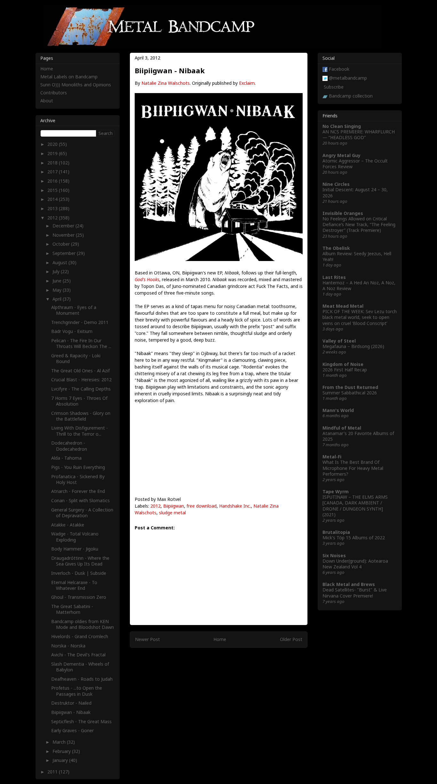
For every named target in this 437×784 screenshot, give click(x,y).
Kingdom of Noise (342, 364)
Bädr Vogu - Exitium (71, 331)
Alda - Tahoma (66, 458)
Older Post (291, 639)
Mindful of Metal (341, 428)
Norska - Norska (68, 646)
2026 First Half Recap (344, 370)
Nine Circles (336, 184)
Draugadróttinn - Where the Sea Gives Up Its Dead (80, 561)
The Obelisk (336, 248)
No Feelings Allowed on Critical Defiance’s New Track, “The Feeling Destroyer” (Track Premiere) (358, 224)
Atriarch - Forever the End (78, 491)
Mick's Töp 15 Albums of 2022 (353, 538)
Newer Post (147, 639)
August (60, 262)
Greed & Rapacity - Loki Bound (75, 358)
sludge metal (172, 513)
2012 (155, 506)
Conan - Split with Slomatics (80, 500)
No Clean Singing (341, 126)
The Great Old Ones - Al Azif (80, 371)
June (57, 281)
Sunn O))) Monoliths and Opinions (75, 85)
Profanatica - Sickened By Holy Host (78, 479)
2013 (53, 208)
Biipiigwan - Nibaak (71, 712)
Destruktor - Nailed (71, 703)
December (63, 226)
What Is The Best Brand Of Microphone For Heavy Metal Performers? (352, 468)
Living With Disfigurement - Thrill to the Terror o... (79, 431)
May (57, 290)
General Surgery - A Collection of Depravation (82, 513)
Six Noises (334, 555)
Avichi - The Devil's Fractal (78, 655)
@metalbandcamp (348, 78)
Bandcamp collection (351, 96)
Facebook (339, 69)
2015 (53, 190)
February (62, 751)
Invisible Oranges (342, 213)
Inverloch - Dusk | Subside (78, 573)
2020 (53, 144)
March (59, 742)
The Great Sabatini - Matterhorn (72, 609)
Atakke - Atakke (67, 525)
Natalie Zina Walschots (165, 83)
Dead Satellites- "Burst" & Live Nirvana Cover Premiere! (354, 592)
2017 (53, 172)
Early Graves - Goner (72, 730)
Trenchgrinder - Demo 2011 (79, 322)
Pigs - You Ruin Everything (78, 467)
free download (202, 506)
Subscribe (334, 87)
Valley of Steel (339, 341)
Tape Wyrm (335, 491)
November (64, 235)
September (64, 253)
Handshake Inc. (235, 506)
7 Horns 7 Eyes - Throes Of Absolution (79, 401)
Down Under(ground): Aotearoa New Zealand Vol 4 (355, 564)
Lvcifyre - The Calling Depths (81, 389)
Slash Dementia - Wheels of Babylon (80, 667)
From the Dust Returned (350, 387)
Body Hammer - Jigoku (74, 549)
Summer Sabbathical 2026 (349, 393)
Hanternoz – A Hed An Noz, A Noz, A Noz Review (358, 285)
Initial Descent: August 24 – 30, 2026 (355, 192)
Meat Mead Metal (342, 306)
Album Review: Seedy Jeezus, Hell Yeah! (356, 256)
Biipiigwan (173, 506)
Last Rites (334, 277)
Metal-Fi (331, 457)
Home (219, 639)
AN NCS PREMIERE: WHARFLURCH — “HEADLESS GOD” (358, 134)
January (60, 760)
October (61, 244)
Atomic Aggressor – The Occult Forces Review (355, 164)
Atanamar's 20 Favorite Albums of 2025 (358, 436)
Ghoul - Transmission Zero (78, 597)
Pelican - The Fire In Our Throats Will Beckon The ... (81, 343)
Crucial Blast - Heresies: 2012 (81, 379)
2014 (53, 199)
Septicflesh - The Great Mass (81, 721)
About (46, 101)
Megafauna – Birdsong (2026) (353, 346)
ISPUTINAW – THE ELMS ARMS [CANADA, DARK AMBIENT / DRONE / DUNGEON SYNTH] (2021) (355, 506)
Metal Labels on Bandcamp (69, 77)
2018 (53, 163)
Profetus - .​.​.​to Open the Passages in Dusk (76, 691)
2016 (53, 181)
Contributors (53, 93)
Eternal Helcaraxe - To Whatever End (74, 585)
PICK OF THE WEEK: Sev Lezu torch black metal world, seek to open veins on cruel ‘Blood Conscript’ (359, 317)
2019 (53, 153)
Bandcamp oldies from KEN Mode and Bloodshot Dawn (82, 624)
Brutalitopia (336, 532)
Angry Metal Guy (341, 155)
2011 (53, 772)
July (56, 271)
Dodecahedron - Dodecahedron (69, 446)
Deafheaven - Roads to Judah (82, 679)
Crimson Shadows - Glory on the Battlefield (80, 416)
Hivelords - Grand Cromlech (79, 636)
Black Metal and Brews (348, 584)
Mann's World (338, 410)
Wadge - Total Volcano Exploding (75, 536)
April (57, 299)
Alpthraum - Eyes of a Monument (73, 310)
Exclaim (247, 83)
